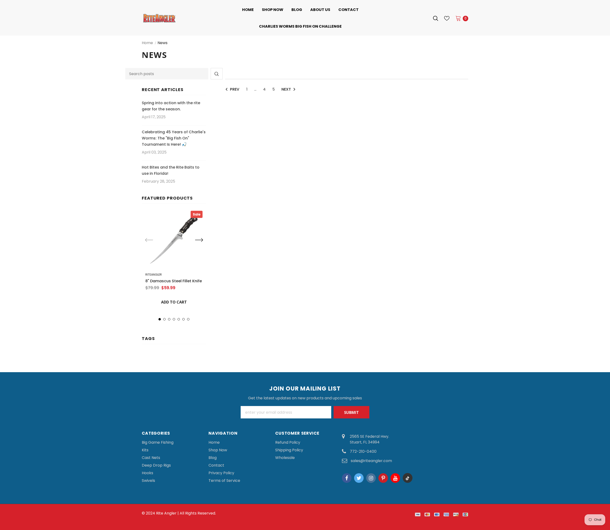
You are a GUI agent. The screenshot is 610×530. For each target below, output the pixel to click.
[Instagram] (371, 478)
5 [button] (179, 319)
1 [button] (159, 319)
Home (147, 43)
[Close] (606, 495)
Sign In (420, 18)
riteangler (153, 275)
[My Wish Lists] (446, 18)
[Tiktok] (407, 478)
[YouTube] (395, 478)
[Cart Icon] (458, 18)
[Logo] (175, 18)
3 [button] (169, 319)
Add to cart (174, 302)
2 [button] (164, 319)
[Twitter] (359, 478)
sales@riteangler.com (371, 460)
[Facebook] (346, 478)
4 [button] (174, 319)
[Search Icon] (435, 18)
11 (596, 500)
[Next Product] (199, 240)
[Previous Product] (149, 240)
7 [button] (188, 319)
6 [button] (183, 319)
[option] (174, 259)
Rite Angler (166, 513)
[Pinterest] (383, 478)
